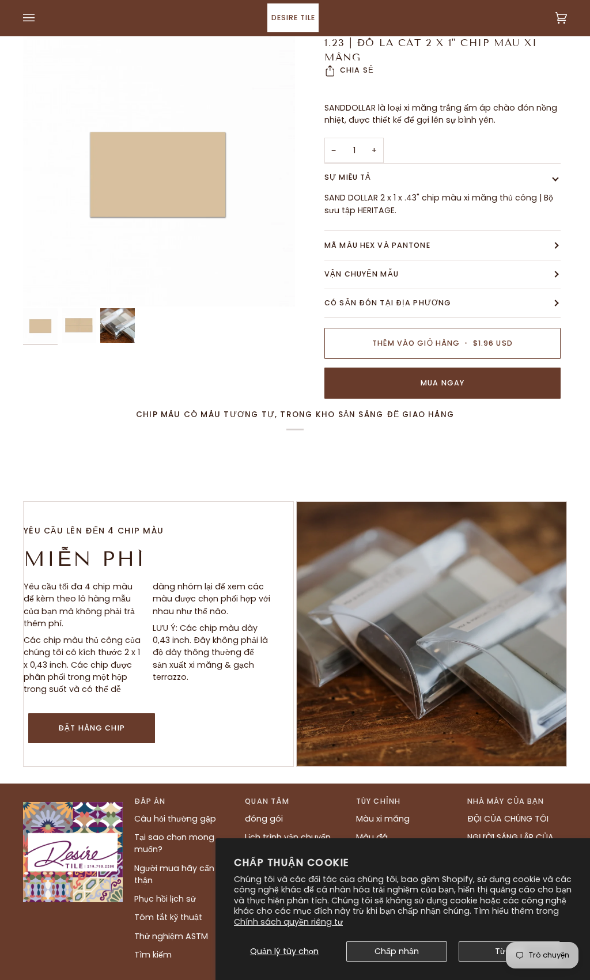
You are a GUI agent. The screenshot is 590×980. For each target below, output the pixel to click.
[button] (73, 799)
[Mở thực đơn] (40, 18)
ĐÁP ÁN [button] (150, 801)
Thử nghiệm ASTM (171, 936)
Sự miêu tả (347, 177)
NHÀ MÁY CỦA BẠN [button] (505, 801)
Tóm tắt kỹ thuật (168, 917)
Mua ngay (442, 383)
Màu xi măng (383, 818)
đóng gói (264, 818)
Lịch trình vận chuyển (288, 837)
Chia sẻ (357, 70)
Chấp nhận (397, 951)
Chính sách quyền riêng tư (288, 922)
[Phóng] (159, 171)
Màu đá (372, 837)
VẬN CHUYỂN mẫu (361, 274)
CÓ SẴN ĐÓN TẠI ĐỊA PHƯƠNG (387, 303)
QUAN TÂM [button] (267, 801)
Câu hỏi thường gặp (175, 818)
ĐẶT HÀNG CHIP (91, 728)
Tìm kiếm (153, 954)
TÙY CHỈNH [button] (378, 801)
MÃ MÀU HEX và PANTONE (377, 245)
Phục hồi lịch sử (165, 899)
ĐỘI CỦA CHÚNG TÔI (508, 818)
